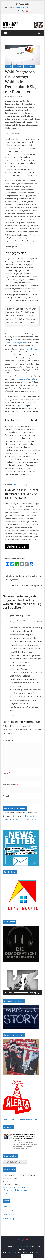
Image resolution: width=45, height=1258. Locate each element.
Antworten (14, 715)
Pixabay (24, 484)
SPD (27, 154)
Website (6, 796)
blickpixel (16, 484)
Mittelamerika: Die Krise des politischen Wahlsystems (23, 578)
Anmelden (6, 1206)
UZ (22, 97)
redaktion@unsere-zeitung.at (14, 1187)
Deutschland (29, 66)
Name (6, 773)
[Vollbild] (39, 993)
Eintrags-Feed (8, 1210)
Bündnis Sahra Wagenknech (16, 343)
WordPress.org (8, 1218)
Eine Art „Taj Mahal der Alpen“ (25, 585)
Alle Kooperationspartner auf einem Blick (20, 1120)
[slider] (21, 992)
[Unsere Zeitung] (22, 22)
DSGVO (5, 1193)
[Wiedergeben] (6, 993)
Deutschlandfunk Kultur (26, 379)
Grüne (19, 154)
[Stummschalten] (35, 993)
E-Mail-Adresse (10, 784)
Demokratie (18, 66)
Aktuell (8, 66)
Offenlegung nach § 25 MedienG (15, 1190)
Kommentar (9, 740)
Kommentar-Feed (9, 1214)
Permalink (39, 622)
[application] (22, 980)
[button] (22, 980)
